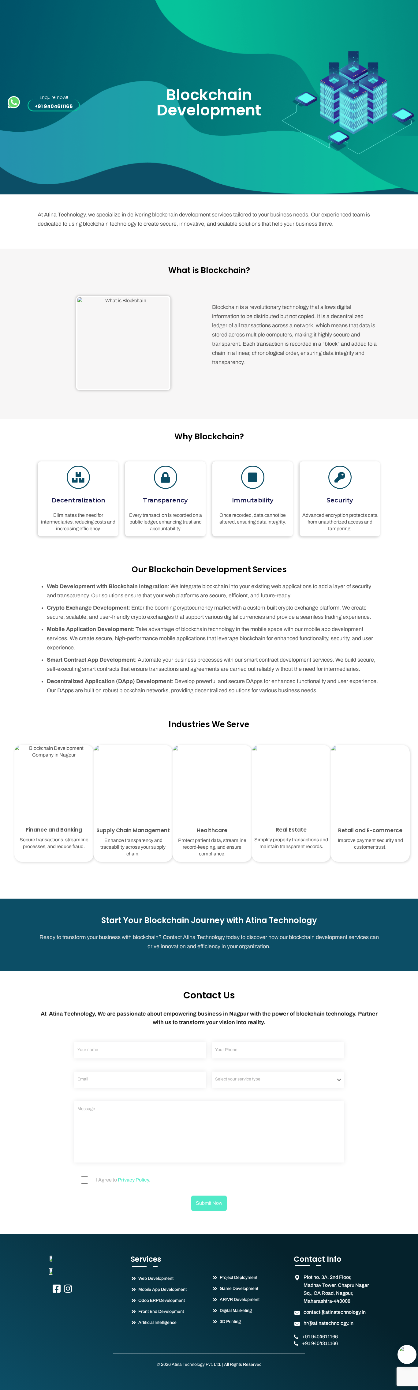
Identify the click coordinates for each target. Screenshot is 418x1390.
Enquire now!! (54, 97)
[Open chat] (406, 1354)
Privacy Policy (133, 1179)
